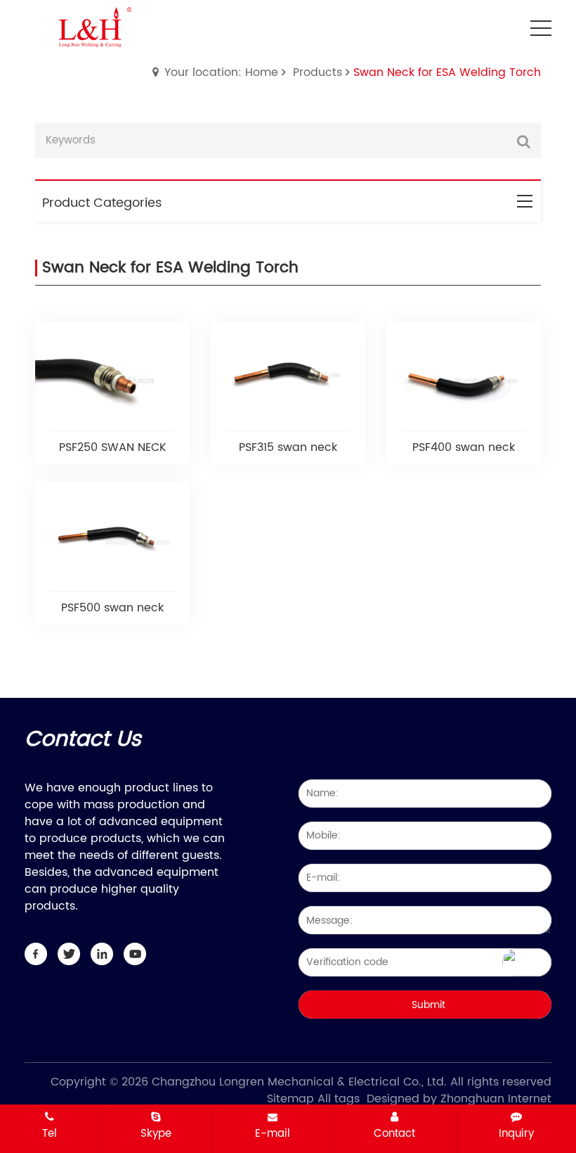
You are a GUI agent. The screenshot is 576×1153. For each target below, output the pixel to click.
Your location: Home (221, 72)
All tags (339, 1099)
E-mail (272, 1133)
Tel (49, 1133)
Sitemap (290, 1099)
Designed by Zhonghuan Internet (459, 1099)
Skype (155, 1133)
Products (317, 72)
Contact (394, 1133)
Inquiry (516, 1133)
